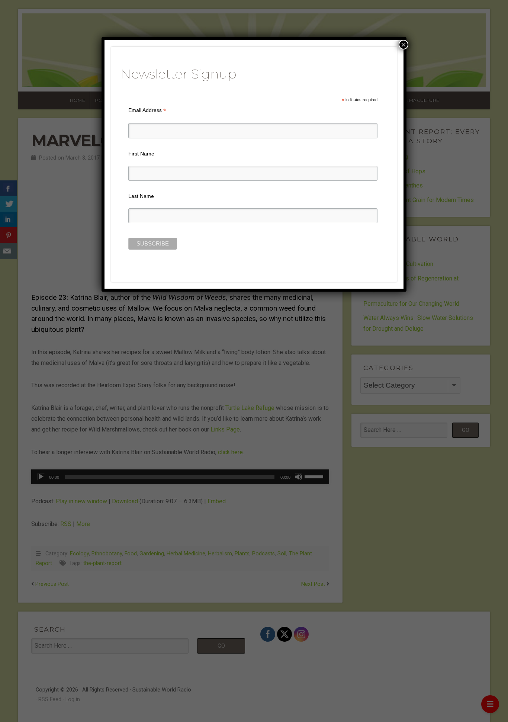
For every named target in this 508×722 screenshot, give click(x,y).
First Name (141, 154)
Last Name (141, 196)
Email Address (147, 110)
